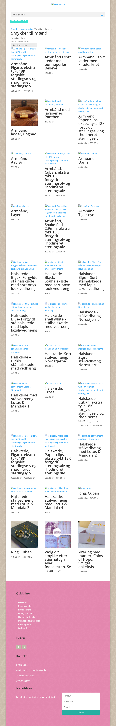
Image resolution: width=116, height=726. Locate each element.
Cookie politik (24, 624)
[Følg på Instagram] (24, 647)
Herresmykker (26, 29)
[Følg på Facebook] (18, 647)
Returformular (25, 606)
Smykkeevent (24, 609)
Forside (14, 29)
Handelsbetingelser (27, 617)
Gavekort (22, 602)
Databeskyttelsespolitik (29, 620)
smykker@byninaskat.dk (34, 670)
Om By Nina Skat (26, 613)
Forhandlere (24, 628)
